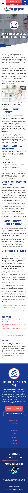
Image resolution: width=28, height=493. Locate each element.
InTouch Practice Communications (14, 488)
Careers (14, 440)
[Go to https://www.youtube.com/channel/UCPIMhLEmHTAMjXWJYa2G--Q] (10, 457)
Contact (14, 444)
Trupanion (14, 427)
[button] (3, 3)
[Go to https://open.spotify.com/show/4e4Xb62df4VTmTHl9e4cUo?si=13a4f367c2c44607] (21, 457)
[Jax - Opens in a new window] (14, 470)
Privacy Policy (14, 490)
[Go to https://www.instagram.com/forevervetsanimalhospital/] (12, 457)
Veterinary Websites (13, 486)
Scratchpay (14, 423)
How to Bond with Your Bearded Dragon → (16, 310)
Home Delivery (14, 420)
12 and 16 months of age (12, 137)
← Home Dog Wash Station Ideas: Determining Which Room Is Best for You (13, 306)
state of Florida (8, 228)
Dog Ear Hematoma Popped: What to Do (13, 335)
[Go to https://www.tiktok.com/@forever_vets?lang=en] (15, 457)
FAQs (14, 437)
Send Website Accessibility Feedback (14, 489)
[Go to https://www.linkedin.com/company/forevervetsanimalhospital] (18, 457)
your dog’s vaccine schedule (16, 197)
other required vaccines (14, 75)
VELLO (14, 433)
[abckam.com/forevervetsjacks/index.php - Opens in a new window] (25, 1)
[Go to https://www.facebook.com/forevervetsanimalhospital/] (7, 457)
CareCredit (14, 430)
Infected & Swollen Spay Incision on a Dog (13, 328)
